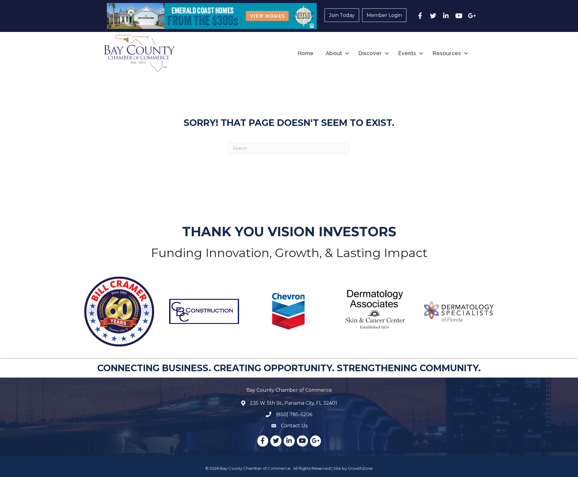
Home (305, 53)
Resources (447, 53)
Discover (370, 53)
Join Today (342, 15)
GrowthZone (360, 468)
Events (407, 53)
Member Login (384, 15)
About (334, 53)
